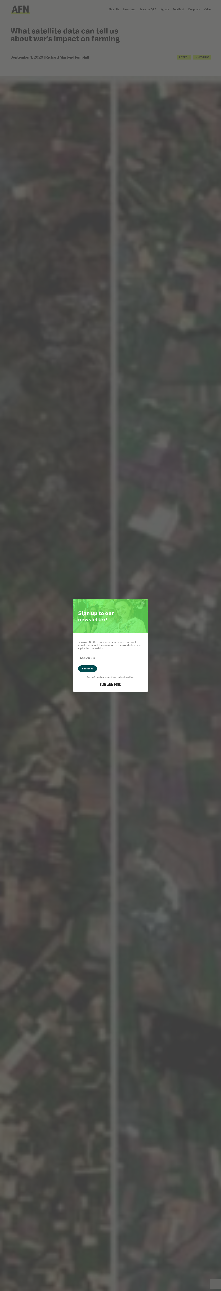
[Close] (143, 603)
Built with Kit (110, 684)
